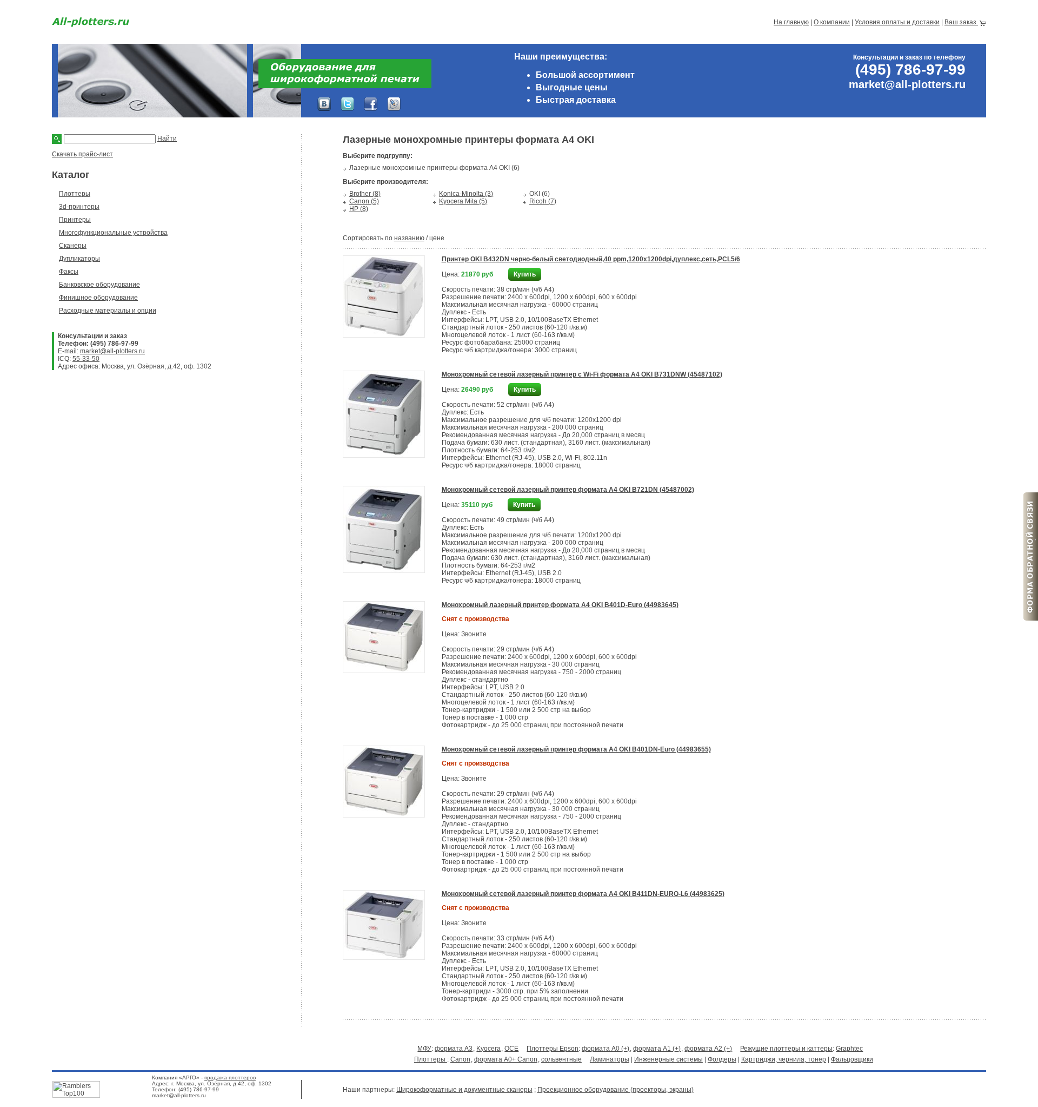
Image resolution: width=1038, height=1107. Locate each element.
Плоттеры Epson (552, 1048)
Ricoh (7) (542, 201)
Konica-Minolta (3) (466, 193)
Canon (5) (364, 201)
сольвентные (561, 1059)
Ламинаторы (609, 1059)
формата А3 (454, 1048)
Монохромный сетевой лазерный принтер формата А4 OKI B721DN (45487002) (568, 489)
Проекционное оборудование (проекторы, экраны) (615, 1089)
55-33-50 (85, 359)
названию (409, 238)
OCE (511, 1048)
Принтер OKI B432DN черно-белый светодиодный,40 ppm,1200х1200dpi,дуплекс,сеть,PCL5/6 (591, 259)
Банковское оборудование (99, 284)
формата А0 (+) (605, 1048)
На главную (791, 22)
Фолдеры (722, 1059)
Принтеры (75, 219)
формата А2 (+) (708, 1048)
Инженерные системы (668, 1059)
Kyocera (488, 1048)
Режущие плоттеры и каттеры (786, 1048)
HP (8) (358, 209)
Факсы (68, 271)
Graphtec (849, 1048)
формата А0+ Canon (505, 1059)
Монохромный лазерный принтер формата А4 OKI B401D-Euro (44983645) (560, 605)
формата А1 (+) (657, 1048)
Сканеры (72, 245)
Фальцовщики (852, 1059)
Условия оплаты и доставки (897, 22)
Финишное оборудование (98, 297)
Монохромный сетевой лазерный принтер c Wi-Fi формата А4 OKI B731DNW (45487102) (582, 374)
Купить (525, 274)
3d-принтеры (79, 206)
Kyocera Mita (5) (463, 201)
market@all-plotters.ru (112, 351)
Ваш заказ (961, 22)
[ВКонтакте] (324, 104)
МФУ (424, 1048)
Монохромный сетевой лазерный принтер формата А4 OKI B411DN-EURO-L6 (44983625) (583, 894)
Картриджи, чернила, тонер (783, 1059)
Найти (167, 138)
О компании (832, 22)
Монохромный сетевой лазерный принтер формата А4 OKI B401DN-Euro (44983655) (576, 749)
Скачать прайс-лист (82, 154)
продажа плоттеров (230, 1077)
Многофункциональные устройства (113, 232)
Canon (460, 1059)
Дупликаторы (79, 258)
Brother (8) (365, 193)
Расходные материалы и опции (107, 310)
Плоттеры (74, 193)
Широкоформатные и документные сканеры (464, 1089)
